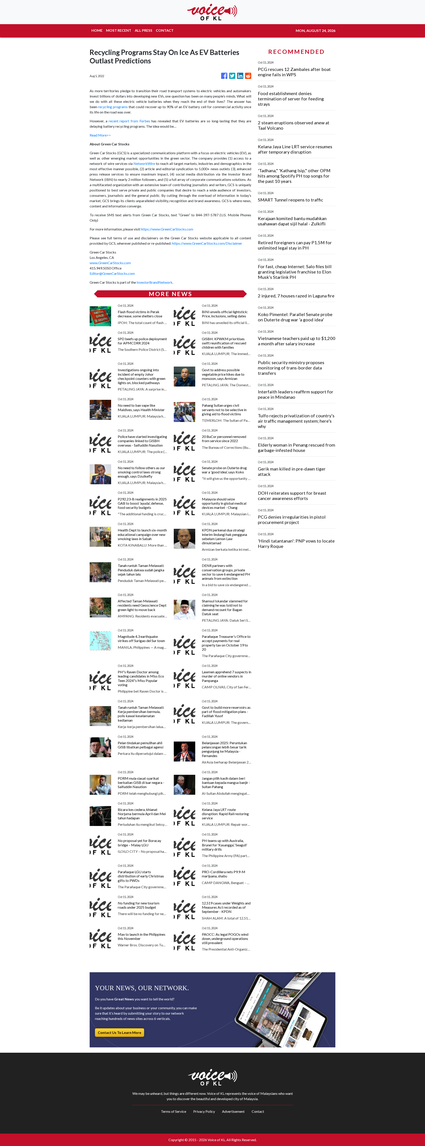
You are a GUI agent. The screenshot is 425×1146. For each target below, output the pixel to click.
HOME (96, 30)
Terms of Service (173, 1111)
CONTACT (165, 30)
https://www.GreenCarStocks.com (167, 229)
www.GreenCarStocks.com (110, 263)
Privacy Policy (204, 1111)
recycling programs (113, 107)
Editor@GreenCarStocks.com (112, 273)
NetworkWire (144, 163)
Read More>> (100, 135)
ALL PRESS (143, 30)
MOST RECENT (118, 30)
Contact (258, 1111)
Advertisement (233, 1111)
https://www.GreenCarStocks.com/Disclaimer (207, 243)
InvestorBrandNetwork (154, 282)
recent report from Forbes (129, 121)
